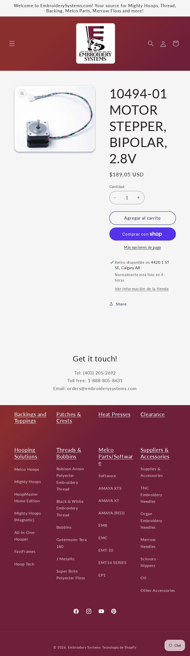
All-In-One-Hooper (25, 535)
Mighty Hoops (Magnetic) (27, 516)
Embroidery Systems (84, 647)
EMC (103, 537)
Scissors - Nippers (150, 562)
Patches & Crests (68, 417)
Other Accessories (158, 590)
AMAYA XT (108, 500)
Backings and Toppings (30, 417)
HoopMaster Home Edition (27, 497)
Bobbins (64, 527)
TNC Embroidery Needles (151, 495)
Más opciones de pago (142, 247)
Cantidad (116, 186)
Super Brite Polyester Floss (70, 574)
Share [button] (121, 303)
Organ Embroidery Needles (151, 520)
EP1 (102, 575)
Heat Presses (114, 414)
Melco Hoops (27, 469)
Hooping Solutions (25, 453)
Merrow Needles (148, 542)
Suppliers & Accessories (155, 453)
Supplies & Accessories (152, 472)
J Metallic (65, 558)
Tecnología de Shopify (119, 647)
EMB (102, 525)
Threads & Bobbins (68, 453)
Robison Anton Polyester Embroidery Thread (70, 478)
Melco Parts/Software (115, 456)
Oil (143, 577)
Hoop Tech (24, 564)
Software (107, 475)
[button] (12, 43)
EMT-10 (105, 550)
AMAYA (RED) (111, 512)
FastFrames (25, 551)
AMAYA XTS (109, 488)
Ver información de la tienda (141, 288)
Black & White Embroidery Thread (70, 508)
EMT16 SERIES (112, 562)
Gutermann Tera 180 (71, 542)
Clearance (153, 414)
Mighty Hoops (27, 481)
